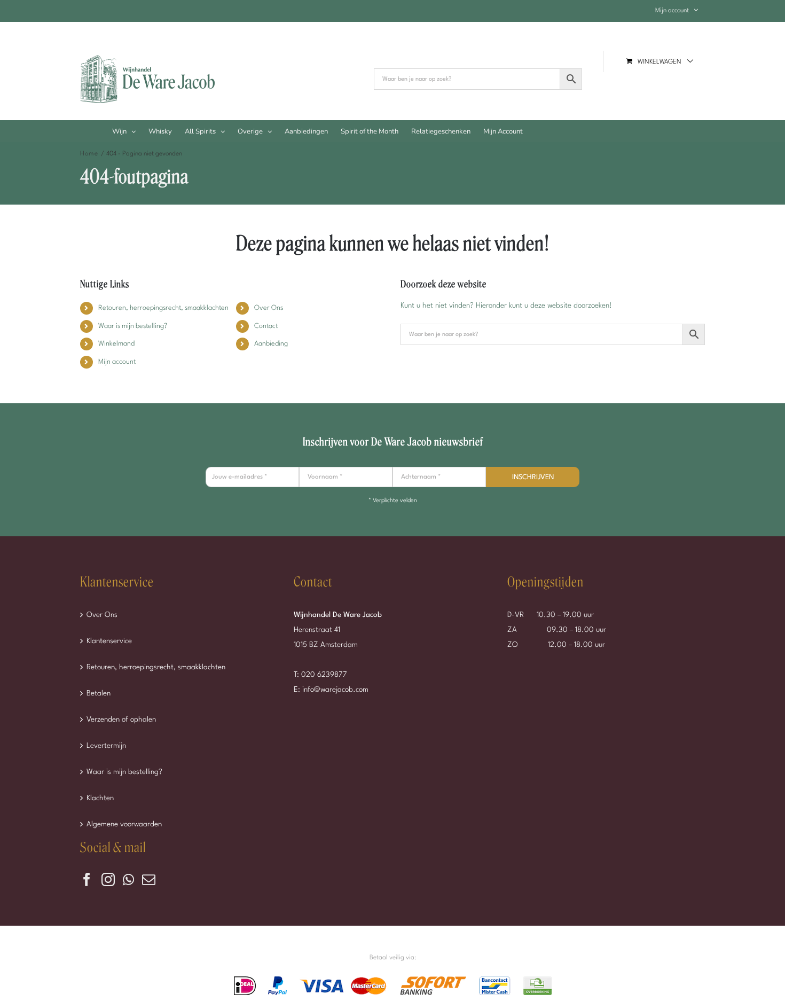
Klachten (100, 798)
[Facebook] (86, 879)
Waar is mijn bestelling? (132, 326)
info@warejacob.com (335, 689)
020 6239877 (324, 674)
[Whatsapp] (128, 879)
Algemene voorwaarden (124, 824)
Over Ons (268, 307)
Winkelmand (116, 343)
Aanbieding (271, 343)
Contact (266, 326)
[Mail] (148, 879)
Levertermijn (106, 745)
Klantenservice (109, 641)
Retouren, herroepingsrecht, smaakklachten (163, 307)
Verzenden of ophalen (121, 719)
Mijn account (117, 361)
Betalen (99, 693)
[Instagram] (108, 879)
